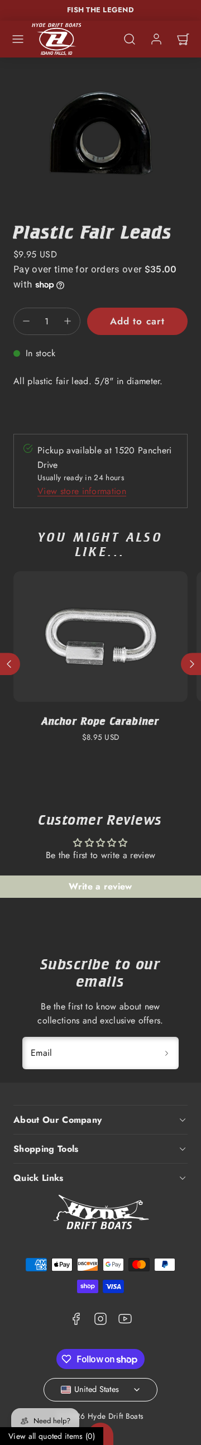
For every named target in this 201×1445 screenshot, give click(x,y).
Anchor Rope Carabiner (100, 721)
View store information (81, 491)
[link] (156, 39)
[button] (17, 39)
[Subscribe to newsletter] (166, 1053)
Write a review (100, 886)
